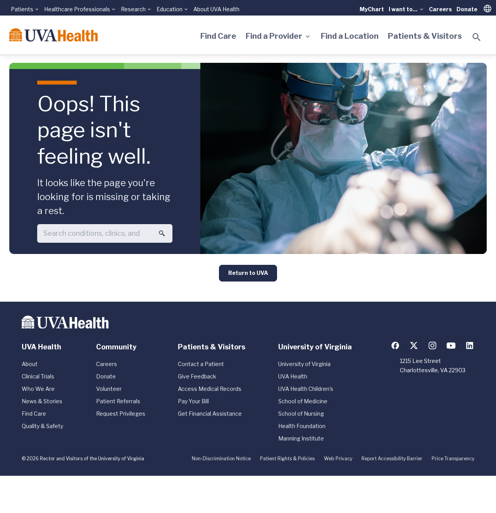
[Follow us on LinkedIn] (469, 345)
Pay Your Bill (193, 401)
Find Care (218, 36)
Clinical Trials (38, 376)
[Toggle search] (476, 37)
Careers (440, 9)
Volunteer (109, 388)
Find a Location (350, 36)
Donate (466, 9)
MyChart (372, 9)
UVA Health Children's (305, 388)
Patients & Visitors (425, 36)
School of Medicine (302, 401)
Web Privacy (338, 458)
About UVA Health (216, 9)
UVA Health (292, 376)
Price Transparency (453, 458)
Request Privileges (120, 413)
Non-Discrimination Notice (221, 458)
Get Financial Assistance (210, 413)
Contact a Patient (201, 364)
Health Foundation (302, 426)
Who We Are (38, 388)
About (30, 364)
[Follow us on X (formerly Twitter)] (413, 345)
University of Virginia (304, 364)
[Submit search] (162, 233)
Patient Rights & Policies (287, 458)
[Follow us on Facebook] (395, 345)
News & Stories (42, 401)
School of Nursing (301, 413)
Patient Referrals (118, 401)
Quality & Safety (42, 426)
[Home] (53, 34)
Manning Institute (301, 438)
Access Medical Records (209, 388)
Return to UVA (248, 272)
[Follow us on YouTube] (451, 345)
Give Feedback (197, 376)
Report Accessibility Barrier (392, 458)
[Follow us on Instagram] (432, 345)
